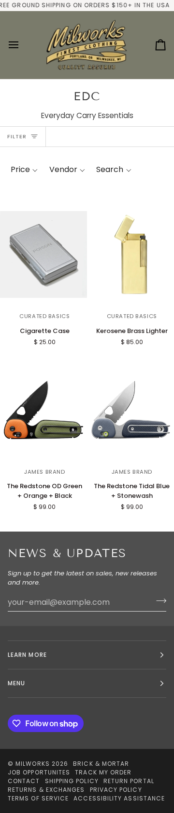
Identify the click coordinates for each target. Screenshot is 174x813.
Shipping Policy (72, 781)
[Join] (158, 601)
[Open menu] (22, 45)
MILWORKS (32, 764)
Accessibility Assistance (119, 798)
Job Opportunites (39, 772)
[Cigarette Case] (43, 254)
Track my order (103, 772)
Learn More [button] (27, 655)
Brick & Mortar (101, 764)
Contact (24, 781)
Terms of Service (38, 798)
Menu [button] (16, 683)
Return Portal (128, 781)
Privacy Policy (116, 790)
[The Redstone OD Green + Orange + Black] (43, 410)
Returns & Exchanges (46, 790)
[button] (24, 169)
